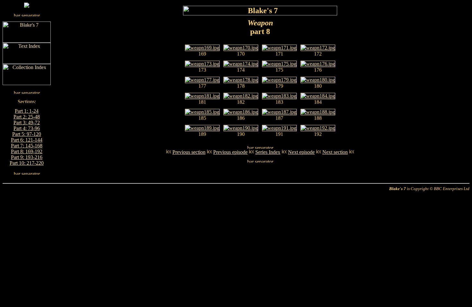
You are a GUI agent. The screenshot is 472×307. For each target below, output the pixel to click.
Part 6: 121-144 (26, 140)
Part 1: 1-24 (27, 111)
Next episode (301, 152)
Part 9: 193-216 (26, 157)
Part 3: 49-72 (26, 122)
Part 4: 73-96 (26, 128)
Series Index (267, 152)
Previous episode (230, 152)
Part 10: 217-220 (27, 163)
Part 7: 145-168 (26, 145)
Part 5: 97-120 (26, 134)
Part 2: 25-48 (26, 116)
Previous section (188, 152)
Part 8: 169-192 (26, 151)
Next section (335, 152)
